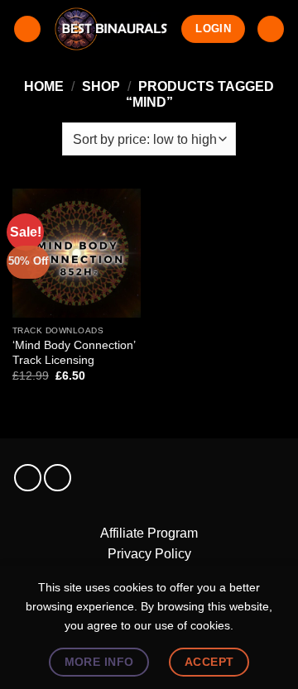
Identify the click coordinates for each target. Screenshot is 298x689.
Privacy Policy (149, 554)
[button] (27, 29)
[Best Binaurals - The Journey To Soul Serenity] (111, 28)
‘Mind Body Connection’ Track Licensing (73, 352)
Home (44, 86)
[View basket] (270, 29)
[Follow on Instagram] (27, 477)
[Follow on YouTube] (57, 477)
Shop (101, 86)
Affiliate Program (149, 533)
